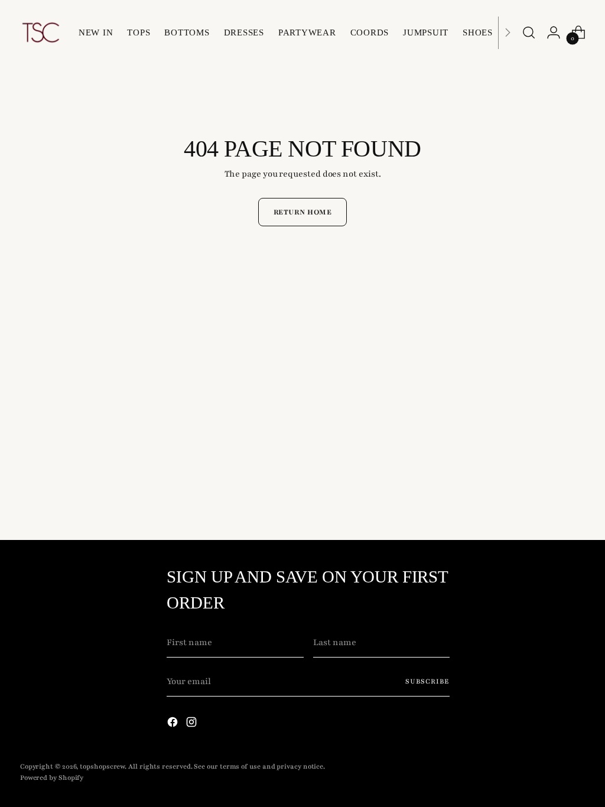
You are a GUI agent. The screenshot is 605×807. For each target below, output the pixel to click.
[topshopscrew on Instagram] (193, 724)
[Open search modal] (529, 32)
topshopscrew (102, 766)
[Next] (507, 32)
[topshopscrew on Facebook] (174, 724)
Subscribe (427, 681)
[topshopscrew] (40, 32)
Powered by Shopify (52, 777)
